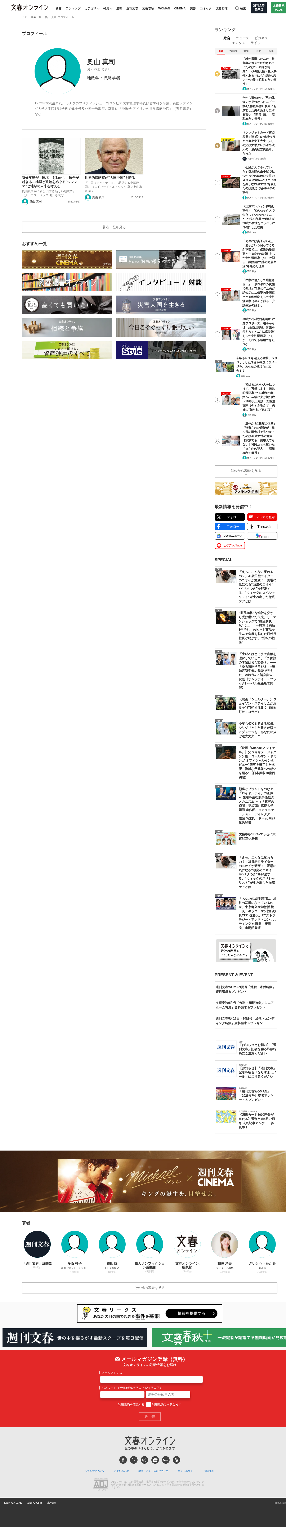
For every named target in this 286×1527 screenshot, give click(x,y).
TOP (24, 17)
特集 (106, 8)
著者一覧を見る (114, 227)
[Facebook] (123, 1460)
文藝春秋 (148, 8)
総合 (227, 38)
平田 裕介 (251, 271)
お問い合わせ (121, 1471)
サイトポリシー (186, 1471)
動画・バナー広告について (153, 1471)
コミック (206, 8)
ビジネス (261, 38)
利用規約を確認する (131, 1404)
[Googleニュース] (155, 1460)
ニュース (242, 38)
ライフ (256, 43)
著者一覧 (36, 17)
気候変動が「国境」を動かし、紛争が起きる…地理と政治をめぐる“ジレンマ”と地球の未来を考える (50, 182)
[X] (134, 1460)
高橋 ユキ (251, 232)
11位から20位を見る (246, 470)
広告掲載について (95, 1471)
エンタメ (238, 43)
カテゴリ (90, 8)
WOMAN (164, 8)
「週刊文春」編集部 (256, 158)
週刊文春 (132, 8)
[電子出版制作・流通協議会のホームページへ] (100, 1485)
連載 (119, 8)
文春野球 (222, 8)
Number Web (13, 1503)
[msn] (166, 1460)
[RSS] (176, 1460)
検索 (243, 8)
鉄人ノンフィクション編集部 (260, 89)
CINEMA (180, 8)
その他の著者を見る (150, 1288)
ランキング (73, 8)
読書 (193, 8)
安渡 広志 (245, 376)
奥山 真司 (35, 201)
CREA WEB (34, 1503)
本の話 (51, 1503)
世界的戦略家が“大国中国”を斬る (110, 177)
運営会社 (210, 1471)
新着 (59, 8)
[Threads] (144, 1460)
